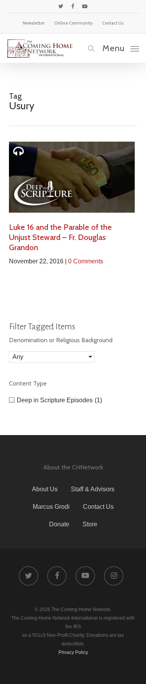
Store (90, 524)
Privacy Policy (73, 652)
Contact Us (98, 506)
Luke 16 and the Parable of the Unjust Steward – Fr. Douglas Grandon (60, 237)
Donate (59, 524)
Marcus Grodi (51, 506)
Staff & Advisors (92, 489)
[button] (120, 48)
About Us (45, 489)
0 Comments (85, 261)
